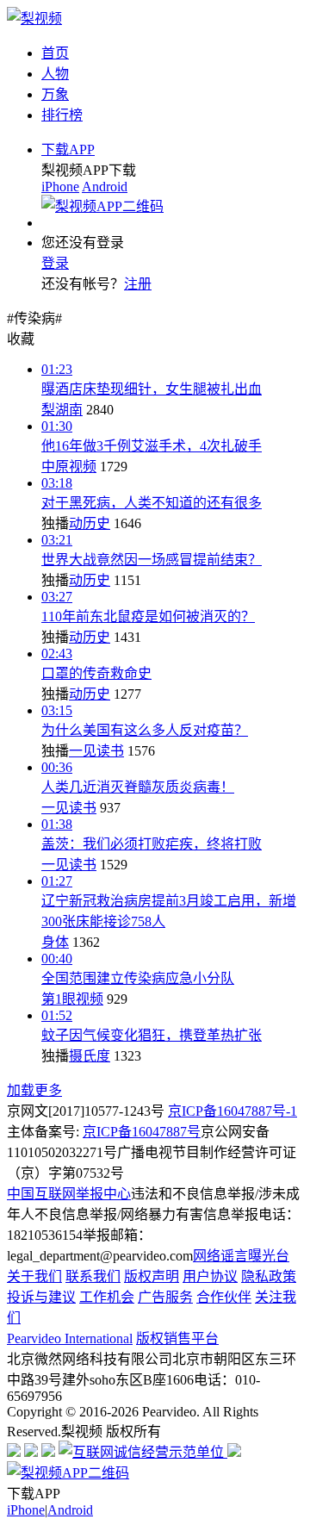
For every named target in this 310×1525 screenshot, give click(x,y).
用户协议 (210, 1276)
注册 (138, 284)
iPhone (60, 186)
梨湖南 (62, 409)
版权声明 (151, 1276)
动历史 (89, 523)
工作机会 (106, 1297)
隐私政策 (268, 1276)
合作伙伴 (223, 1297)
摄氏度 (89, 1056)
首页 (55, 53)
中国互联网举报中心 (69, 1193)
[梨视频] (34, 18)
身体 (55, 942)
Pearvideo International (70, 1338)
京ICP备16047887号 (142, 1131)
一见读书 (96, 751)
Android (104, 186)
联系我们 (93, 1276)
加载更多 (34, 1090)
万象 (55, 94)
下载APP (68, 149)
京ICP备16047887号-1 (232, 1111)
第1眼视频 (72, 999)
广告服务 (165, 1297)
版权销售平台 (177, 1338)
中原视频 (68, 466)
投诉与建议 (41, 1297)
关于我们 (34, 1276)
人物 (55, 73)
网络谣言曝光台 (241, 1255)
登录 (55, 263)
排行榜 (62, 115)
